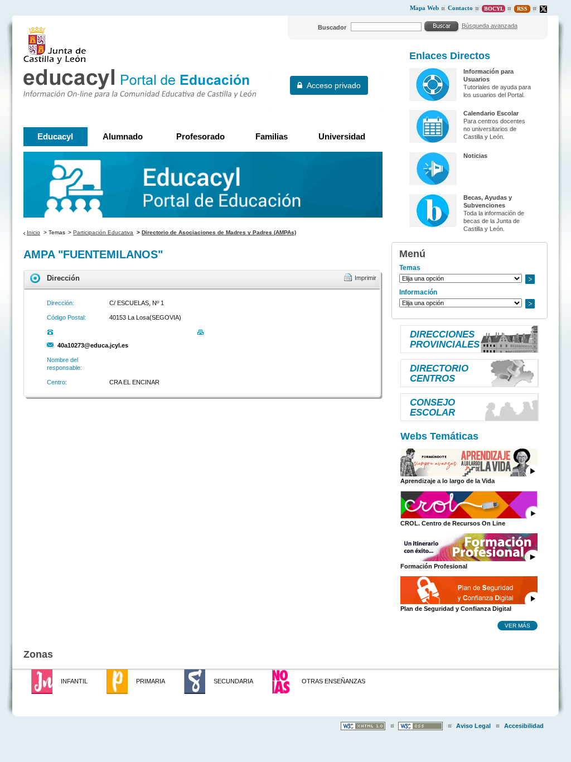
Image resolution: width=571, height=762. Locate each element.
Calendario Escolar (491, 113)
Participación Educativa (103, 232)
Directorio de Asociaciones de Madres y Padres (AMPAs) (219, 232)
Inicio (33, 232)
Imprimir (365, 277)
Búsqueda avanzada (489, 25)
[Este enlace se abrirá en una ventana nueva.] (543, 9)
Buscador (332, 27)
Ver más (517, 625)
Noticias (475, 155)
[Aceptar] (441, 26)
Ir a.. (530, 279)
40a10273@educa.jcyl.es (92, 345)
